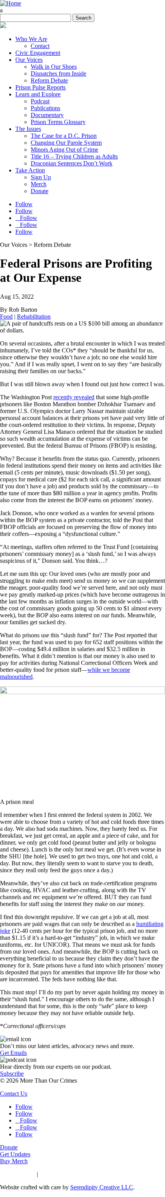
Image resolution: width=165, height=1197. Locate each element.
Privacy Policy (17, 1174)
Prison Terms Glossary (58, 122)
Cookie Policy (57, 1174)
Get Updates (15, 1154)
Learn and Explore (38, 94)
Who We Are (31, 39)
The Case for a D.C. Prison (64, 135)
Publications (45, 108)
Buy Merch (14, 1161)
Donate (39, 191)
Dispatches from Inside (58, 73)
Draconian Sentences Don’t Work (71, 163)
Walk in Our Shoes (54, 66)
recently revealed (73, 397)
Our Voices (29, 59)
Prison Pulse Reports (40, 87)
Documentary (47, 115)
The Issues (28, 129)
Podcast (40, 101)
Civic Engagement (37, 53)
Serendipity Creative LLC (101, 1187)
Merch (38, 184)
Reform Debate (49, 80)
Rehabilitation (34, 316)
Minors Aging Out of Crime (64, 149)
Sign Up (41, 177)
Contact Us (13, 1093)
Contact (40, 46)
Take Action (30, 170)
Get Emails (13, 1053)
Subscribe (12, 1073)
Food (6, 316)
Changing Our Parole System (66, 142)
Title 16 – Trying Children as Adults (74, 156)
